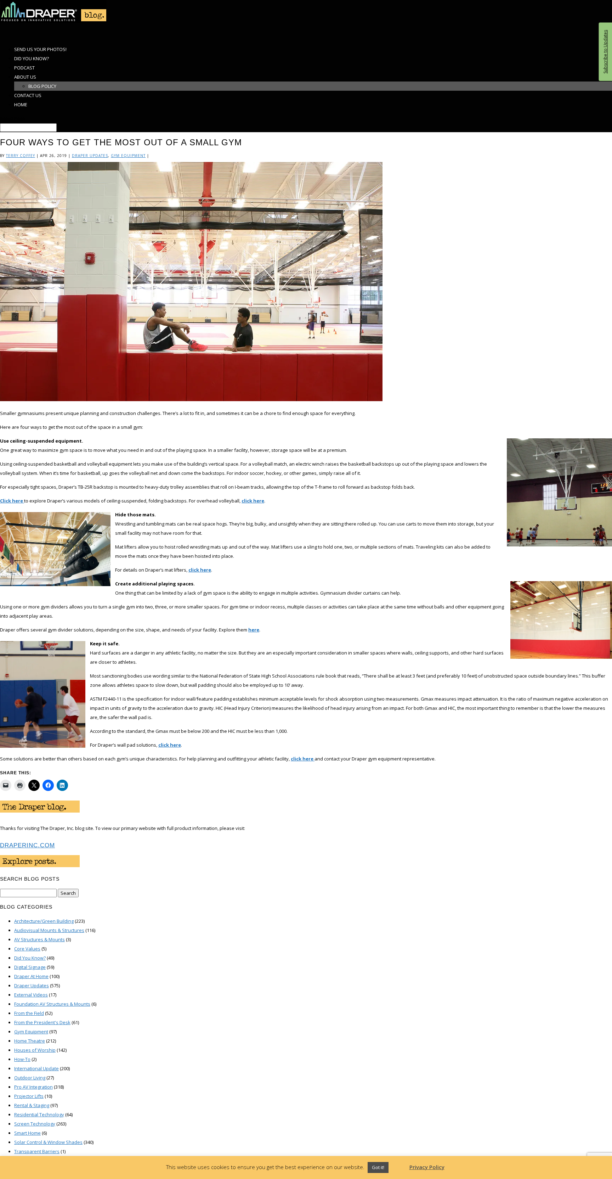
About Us (25, 77)
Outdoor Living (29, 1077)
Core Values (27, 948)
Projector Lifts (29, 1096)
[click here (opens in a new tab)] (313, 759)
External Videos (31, 995)
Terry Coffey (20, 155)
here (253, 630)
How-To (22, 1059)
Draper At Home (31, 976)
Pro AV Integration (33, 1087)
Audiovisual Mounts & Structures (49, 930)
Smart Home (27, 1133)
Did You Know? (30, 958)
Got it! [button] (378, 1167)
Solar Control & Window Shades (48, 1142)
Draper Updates (90, 155)
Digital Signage (30, 967)
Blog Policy (42, 86)
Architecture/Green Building (44, 921)
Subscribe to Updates (605, 52)
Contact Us (27, 95)
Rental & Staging (31, 1105)
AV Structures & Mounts (39, 939)
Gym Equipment (128, 155)
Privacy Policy (426, 1166)
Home (20, 104)
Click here (12, 501)
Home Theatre (29, 1041)
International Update (36, 1068)
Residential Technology (39, 1114)
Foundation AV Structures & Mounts (52, 1004)
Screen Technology (34, 1124)
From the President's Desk (42, 1022)
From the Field (29, 1013)
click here (253, 501)
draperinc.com (27, 845)
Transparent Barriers (37, 1151)
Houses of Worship (35, 1050)
